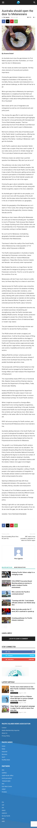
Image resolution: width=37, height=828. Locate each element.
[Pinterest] (12, 21)
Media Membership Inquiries (10, 730)
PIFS (3, 770)
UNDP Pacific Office (7, 775)
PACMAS (4, 792)
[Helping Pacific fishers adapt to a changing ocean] (6, 574)
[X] (8, 21)
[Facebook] (3, 21)
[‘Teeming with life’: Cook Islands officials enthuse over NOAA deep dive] (6, 603)
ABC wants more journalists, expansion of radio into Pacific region (28, 538)
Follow (32, 655)
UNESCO (4, 813)
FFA (3, 802)
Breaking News (14, 693)
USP (3, 805)
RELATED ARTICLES (7, 567)
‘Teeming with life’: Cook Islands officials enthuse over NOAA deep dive (23, 603)
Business (4, 754)
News (3, 749)
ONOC (4, 810)
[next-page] (6, 627)
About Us (4, 733)
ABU (3, 818)
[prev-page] (3, 627)
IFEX (3, 784)
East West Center (7, 786)
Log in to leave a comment (18, 638)
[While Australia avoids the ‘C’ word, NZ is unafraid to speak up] (6, 611)
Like (33, 651)
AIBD (3, 821)
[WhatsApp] (16, 21)
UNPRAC (4, 773)
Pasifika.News (6, 760)
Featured (4, 576)
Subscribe (31, 659)
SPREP (3, 789)
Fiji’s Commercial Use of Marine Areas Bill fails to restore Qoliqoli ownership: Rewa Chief (21, 698)
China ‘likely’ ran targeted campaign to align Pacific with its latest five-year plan (22, 708)
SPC (3, 808)
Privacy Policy (6, 736)
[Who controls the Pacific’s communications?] (6, 594)
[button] (3, 2)
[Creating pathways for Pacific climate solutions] (6, 620)
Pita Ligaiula (6, 17)
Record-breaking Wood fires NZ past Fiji (10, 537)
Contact (4, 727)
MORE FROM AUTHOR (20, 567)
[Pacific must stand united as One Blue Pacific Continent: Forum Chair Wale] (5, 689)
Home (3, 746)
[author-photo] (18, 556)
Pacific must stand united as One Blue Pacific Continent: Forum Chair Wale (22, 689)
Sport (3, 757)
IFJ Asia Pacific (6, 816)
